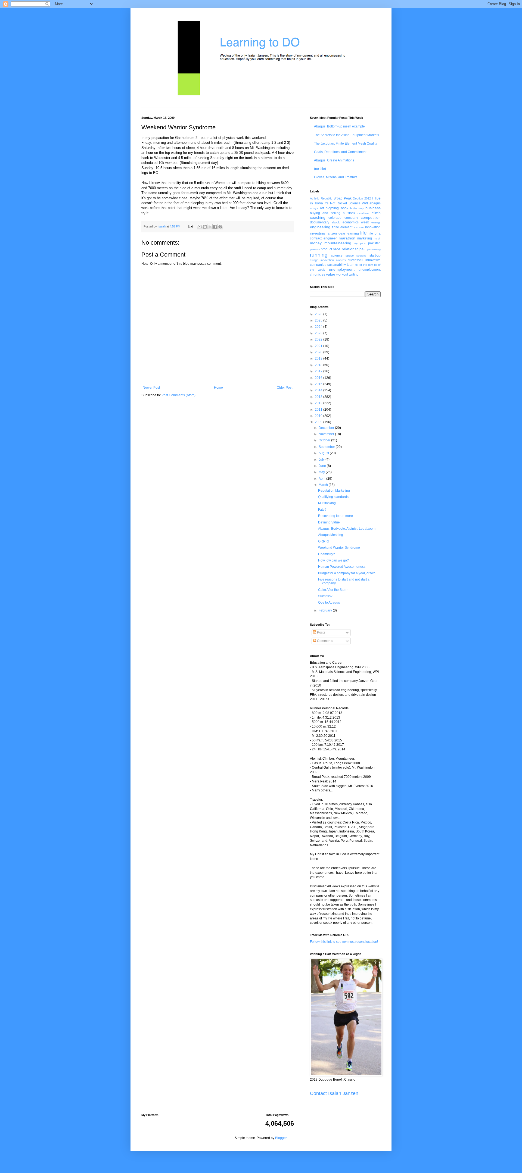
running (319, 255)
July (322, 459)
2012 (319, 403)
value (330, 274)
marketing (364, 238)
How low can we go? (333, 560)
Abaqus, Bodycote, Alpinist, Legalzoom (346, 529)
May (322, 472)
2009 (319, 422)
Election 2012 (362, 198)
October (325, 440)
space (350, 255)
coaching (317, 217)
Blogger (281, 1138)
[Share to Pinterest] (220, 226)
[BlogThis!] (204, 226)
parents (315, 249)
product (326, 249)
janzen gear (336, 233)
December (327, 428)
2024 (319, 327)
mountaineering (337, 243)
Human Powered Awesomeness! (342, 567)
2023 (319, 333)
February (326, 610)
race (336, 249)
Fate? (322, 509)
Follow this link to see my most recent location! (344, 942)
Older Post (284, 387)
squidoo (361, 255)
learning (353, 233)
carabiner (363, 213)
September (327, 447)
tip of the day (364, 264)
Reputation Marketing (334, 490)
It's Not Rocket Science (343, 203)
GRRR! (323, 541)
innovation (373, 227)
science (337, 255)
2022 (319, 339)
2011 (319, 409)
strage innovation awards (328, 260)
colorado (334, 218)
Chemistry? (326, 554)
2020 (319, 352)
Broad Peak (343, 198)
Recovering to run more (335, 516)
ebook (336, 222)
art (322, 208)
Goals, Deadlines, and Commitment (340, 152)
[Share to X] (210, 226)
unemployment (342, 269)
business (373, 208)
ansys (314, 208)
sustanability (336, 265)
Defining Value (329, 522)
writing (354, 274)
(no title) (320, 169)
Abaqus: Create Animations (334, 160)
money (316, 243)
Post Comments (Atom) (178, 395)
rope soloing (373, 249)
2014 (319, 390)
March (324, 485)
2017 (319, 371)
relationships (352, 249)
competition (371, 217)
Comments (324, 641)
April (322, 479)
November (327, 434)
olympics (360, 243)
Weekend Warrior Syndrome (339, 548)
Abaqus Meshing (330, 535)
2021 (319, 346)
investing (317, 233)
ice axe (359, 227)
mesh (377, 238)
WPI (365, 203)
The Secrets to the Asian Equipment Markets (346, 135)
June (323, 466)
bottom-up (356, 208)
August (324, 453)
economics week (356, 222)
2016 (319, 378)
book (344, 208)
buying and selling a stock (332, 213)
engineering (320, 227)
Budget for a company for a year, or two (346, 573)
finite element (342, 227)
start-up (375, 255)
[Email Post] (190, 226)
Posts (320, 632)
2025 (319, 320)
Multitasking (327, 503)
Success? (325, 596)
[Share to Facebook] (215, 226)
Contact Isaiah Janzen (334, 1093)
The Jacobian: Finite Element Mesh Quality (345, 143)
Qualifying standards (333, 497)
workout (342, 274)
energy (376, 222)
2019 (319, 358)
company (351, 218)
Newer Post (151, 387)
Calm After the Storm (333, 590)
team (350, 265)
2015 (319, 384)
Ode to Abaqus (329, 602)
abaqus (375, 203)
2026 (319, 314)
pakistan (374, 243)
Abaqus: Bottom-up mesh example (339, 126)
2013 (319, 397)
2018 (319, 365)
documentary (319, 222)
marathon (347, 238)
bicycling (332, 208)
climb (376, 213)
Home (218, 387)
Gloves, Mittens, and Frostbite (336, 177)
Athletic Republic (321, 198)
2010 (319, 416)
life (363, 233)
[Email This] (199, 226)
